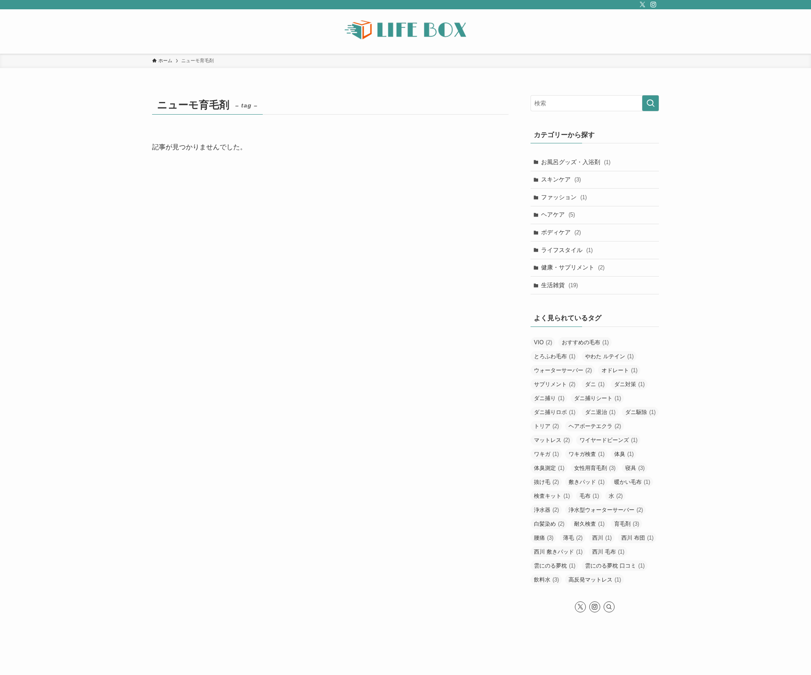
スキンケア (561, 179)
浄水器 (546, 510)
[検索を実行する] (650, 103)
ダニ (594, 384)
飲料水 (546, 579)
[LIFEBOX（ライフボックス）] (405, 30)
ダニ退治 (600, 412)
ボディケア (561, 232)
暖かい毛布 (632, 482)
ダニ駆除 (640, 412)
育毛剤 (626, 524)
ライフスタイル (567, 250)
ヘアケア (558, 214)
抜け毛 (546, 482)
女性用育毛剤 (594, 468)
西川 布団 (637, 538)
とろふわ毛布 (554, 356)
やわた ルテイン (609, 356)
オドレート (619, 370)
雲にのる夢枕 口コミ (615, 565)
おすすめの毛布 (585, 342)
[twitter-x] (642, 4)
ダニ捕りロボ (554, 412)
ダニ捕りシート (597, 398)
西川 (602, 538)
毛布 (589, 496)
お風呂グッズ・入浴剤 (575, 162)
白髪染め (549, 524)
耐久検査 (589, 524)
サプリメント (554, 384)
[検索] (609, 606)
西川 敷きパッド (558, 552)
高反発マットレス (595, 579)
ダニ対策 (629, 384)
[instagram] (653, 4)
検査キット (552, 496)
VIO (543, 342)
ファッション (564, 197)
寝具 (635, 468)
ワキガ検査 (586, 454)
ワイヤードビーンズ (608, 440)
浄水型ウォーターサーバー (606, 510)
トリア (546, 426)
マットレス (552, 440)
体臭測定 (549, 468)
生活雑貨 (559, 285)
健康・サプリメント (572, 267)
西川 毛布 (608, 552)
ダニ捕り (549, 398)
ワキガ (546, 454)
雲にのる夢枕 (554, 565)
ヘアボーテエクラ (595, 426)
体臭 (624, 454)
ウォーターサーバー (563, 370)
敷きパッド (586, 482)
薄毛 (572, 538)
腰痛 (543, 538)
